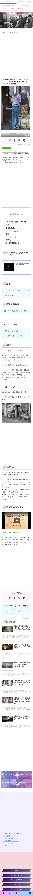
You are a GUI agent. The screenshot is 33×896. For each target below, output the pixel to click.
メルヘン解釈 (12, 237)
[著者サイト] (7, 610)
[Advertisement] (16, 55)
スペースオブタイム (8, 151)
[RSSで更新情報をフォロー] (25, 610)
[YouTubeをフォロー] (13, 610)
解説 (7, 234)
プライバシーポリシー (10, 843)
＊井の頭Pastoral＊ (9, 836)
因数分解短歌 (10, 228)
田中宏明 (21, 153)
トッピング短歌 (13, 231)
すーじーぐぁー (7, 148)
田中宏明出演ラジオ (12, 243)
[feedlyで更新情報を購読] (19, 610)
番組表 (5, 846)
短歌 (27, 153)
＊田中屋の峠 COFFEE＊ (11, 841)
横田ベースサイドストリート (10, 153)
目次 (14, 214)
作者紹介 (9, 240)
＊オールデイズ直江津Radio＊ (12, 833)
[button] (29, 439)
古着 (16, 151)
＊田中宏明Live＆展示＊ (10, 838)
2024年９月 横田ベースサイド (16, 222)
